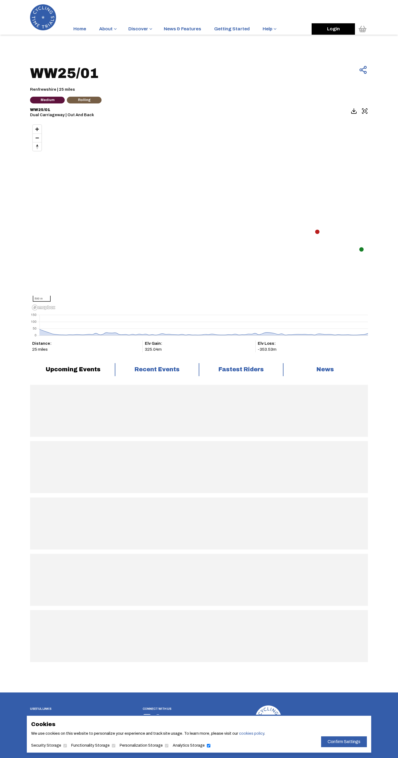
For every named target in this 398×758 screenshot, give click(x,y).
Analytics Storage (189, 745)
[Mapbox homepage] (44, 307)
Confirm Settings (344, 741)
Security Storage (46, 745)
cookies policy (251, 733)
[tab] (73, 369)
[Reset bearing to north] (37, 146)
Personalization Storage (141, 745)
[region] (199, 217)
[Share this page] (363, 70)
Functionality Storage (90, 745)
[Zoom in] (37, 129)
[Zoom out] (37, 138)
